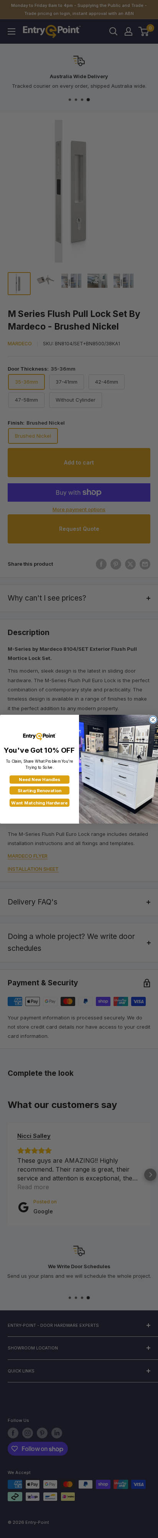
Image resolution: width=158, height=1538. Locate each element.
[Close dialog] (153, 719)
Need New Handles (39, 779)
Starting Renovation (39, 790)
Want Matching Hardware (39, 802)
